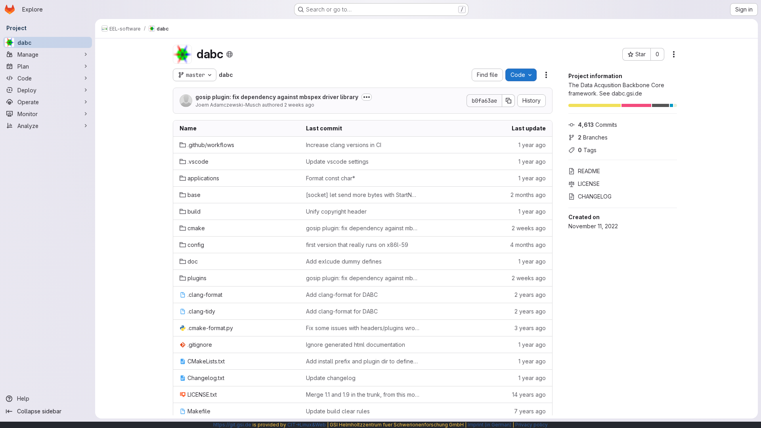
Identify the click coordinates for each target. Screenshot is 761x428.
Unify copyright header (336, 211)
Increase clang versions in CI (343, 144)
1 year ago (532, 144)
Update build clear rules (338, 411)
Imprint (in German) (489, 425)
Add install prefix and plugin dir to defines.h (363, 361)
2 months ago (528, 194)
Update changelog (331, 377)
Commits (597, 124)
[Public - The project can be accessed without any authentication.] (229, 54)
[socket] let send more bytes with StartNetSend (363, 194)
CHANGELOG (595, 196)
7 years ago (530, 411)
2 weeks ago (299, 105)
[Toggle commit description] (366, 97)
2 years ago (530, 294)
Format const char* (330, 178)
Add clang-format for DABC (342, 294)
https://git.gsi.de (232, 425)
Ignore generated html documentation (355, 344)
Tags (587, 150)
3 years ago (530, 328)
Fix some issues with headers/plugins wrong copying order (363, 328)
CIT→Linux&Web (306, 425)
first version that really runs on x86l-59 (357, 244)
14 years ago (529, 394)
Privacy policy (531, 425)
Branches (593, 137)
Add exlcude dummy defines (344, 261)
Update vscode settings (337, 161)
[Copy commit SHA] (508, 100)
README (589, 171)
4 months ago (528, 244)
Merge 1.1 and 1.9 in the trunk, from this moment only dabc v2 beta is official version (363, 394)
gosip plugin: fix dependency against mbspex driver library (276, 97)
